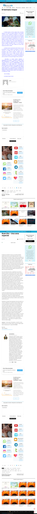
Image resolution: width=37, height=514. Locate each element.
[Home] (3, 8)
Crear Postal (8, 7)
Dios (14, 190)
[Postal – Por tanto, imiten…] (14, 204)
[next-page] (3, 227)
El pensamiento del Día (13, 216)
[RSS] (30, 2)
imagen (20, 190)
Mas (30, 7)
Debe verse (3, 216)
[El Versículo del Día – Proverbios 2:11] (23, 221)
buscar (8, 190)
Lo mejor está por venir (19, 194)
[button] (34, 7)
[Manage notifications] (34, 512)
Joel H (23, 13)
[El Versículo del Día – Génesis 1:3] (23, 213)
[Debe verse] (6, 213)
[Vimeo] (33, 2)
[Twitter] (31, 2)
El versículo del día (4, 513)
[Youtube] (34, 2)
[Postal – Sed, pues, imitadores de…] (31, 221)
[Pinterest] (28, 2)
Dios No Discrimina (29, 216)
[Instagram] (27, 2)
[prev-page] (2, 227)
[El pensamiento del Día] (14, 213)
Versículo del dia (18, 7)
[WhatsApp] (14, 188)
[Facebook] (25, 2)
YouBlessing (30, 40)
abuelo (5, 190)
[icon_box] (7, 164)
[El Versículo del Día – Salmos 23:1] (6, 204)
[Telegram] (17, 188)
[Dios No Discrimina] (31, 213)
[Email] (19, 188)
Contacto (27, 7)
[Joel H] (20, 13)
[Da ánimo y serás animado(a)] (31, 204)
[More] (21, 188)
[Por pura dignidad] (14, 221)
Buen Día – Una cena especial (5, 195)
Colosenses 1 (11, 190)
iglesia (17, 190)
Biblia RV (13, 7)
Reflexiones (23, 7)
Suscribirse (30, 17)
